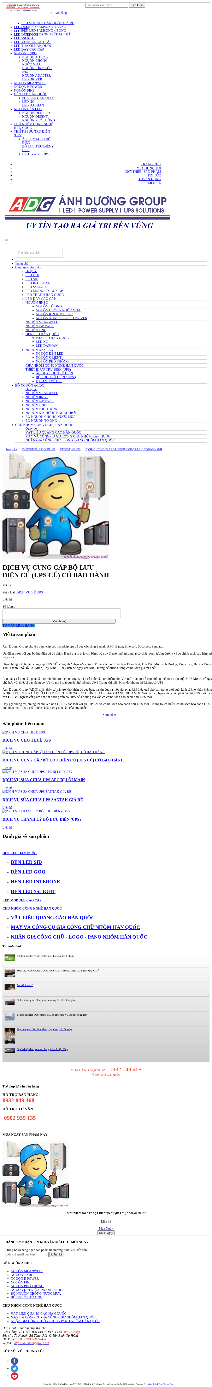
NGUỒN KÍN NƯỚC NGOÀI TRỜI (36, 1290)
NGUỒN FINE (21, 1282)
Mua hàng (59, 621)
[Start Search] (16, 260)
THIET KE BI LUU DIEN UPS (38, 449)
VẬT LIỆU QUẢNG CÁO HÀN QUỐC (38, 1313)
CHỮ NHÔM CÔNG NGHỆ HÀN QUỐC (44, 424)
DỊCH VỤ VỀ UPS (70, 449)
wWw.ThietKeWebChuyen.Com (161, 1384)
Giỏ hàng (61, 12)
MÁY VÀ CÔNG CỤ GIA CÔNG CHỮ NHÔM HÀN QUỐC (53, 1317)
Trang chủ (21, 263)
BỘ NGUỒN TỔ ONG (26, 1297)
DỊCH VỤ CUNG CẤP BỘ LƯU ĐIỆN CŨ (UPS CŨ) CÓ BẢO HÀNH (124, 449)
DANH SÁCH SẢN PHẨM (25, 20)
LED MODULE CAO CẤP (22, 900)
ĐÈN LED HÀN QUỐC (19, 853)
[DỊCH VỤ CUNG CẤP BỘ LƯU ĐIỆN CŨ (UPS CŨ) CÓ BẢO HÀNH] (55, 506)
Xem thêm (109, 714)
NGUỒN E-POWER (25, 1278)
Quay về (31, 271)
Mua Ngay (106, 1228)
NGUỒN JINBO (22, 1275)
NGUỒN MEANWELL (27, 1271)
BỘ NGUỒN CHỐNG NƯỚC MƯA (36, 1293)
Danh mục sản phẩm (28, 267)
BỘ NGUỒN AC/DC (29, 385)
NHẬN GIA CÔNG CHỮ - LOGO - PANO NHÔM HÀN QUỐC (55, 1321)
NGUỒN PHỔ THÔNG (27, 1286)
